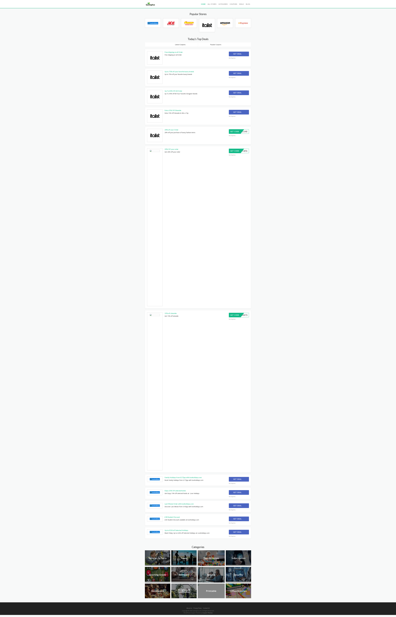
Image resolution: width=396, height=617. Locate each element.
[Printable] (198, 585)
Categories (223, 4)
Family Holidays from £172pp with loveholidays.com (183, 477)
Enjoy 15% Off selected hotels (175, 491)
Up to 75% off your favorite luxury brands (179, 71)
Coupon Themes (207, 613)
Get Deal (237, 54)
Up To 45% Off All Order (173, 91)
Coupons (233, 4)
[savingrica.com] (150, 4)
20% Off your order (171, 149)
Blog (248, 4)
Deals (241, 4)
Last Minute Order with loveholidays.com (179, 504)
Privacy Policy (197, 608)
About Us (189, 608)
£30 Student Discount (172, 517)
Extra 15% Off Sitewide (173, 110)
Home (203, 4)
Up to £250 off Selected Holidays (176, 530)
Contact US (206, 608)
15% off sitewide (171, 313)
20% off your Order (171, 130)
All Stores (212, 4)
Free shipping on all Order (174, 52)
